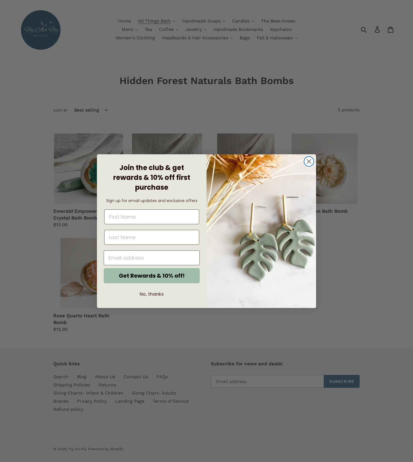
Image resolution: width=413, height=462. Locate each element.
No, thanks (152, 294)
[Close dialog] (309, 161)
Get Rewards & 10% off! (152, 276)
